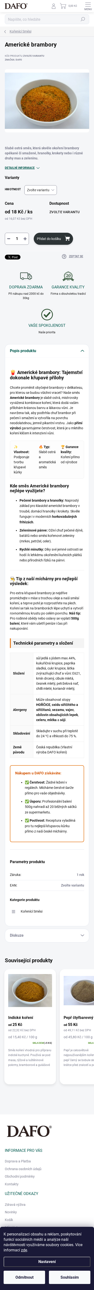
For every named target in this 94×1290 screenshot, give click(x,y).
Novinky (11, 1212)
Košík (9, 1220)
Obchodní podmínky (20, 1176)
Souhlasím (69, 1277)
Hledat (83, 19)
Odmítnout (24, 1277)
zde (24, 1250)
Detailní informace (20, 168)
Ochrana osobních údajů (23, 1169)
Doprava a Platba (18, 1161)
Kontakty (12, 1184)
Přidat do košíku (49, 239)
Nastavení (47, 1261)
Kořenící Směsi (31, 911)
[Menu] (88, 6)
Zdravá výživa (15, 1205)
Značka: (13, 59)
